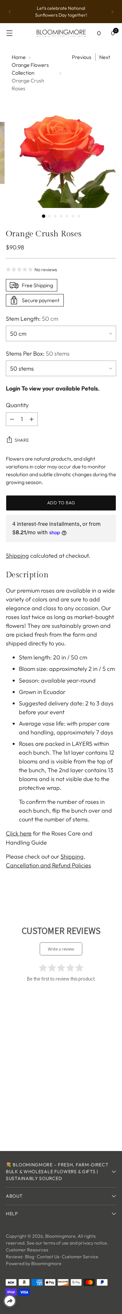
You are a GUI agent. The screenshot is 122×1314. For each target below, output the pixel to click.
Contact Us (48, 1257)
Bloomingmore (60, 1236)
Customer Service (80, 1257)
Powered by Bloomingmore (33, 1263)
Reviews (14, 1257)
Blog (29, 1257)
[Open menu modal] (9, 33)
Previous (81, 57)
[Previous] (10, 11)
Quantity (17, 405)
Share (22, 440)
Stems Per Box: (38, 353)
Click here (19, 833)
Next (104, 57)
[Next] (112, 11)
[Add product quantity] (31, 419)
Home (19, 57)
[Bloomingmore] (61, 32)
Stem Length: (32, 318)
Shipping (17, 555)
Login (13, 388)
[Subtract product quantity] (12, 419)
